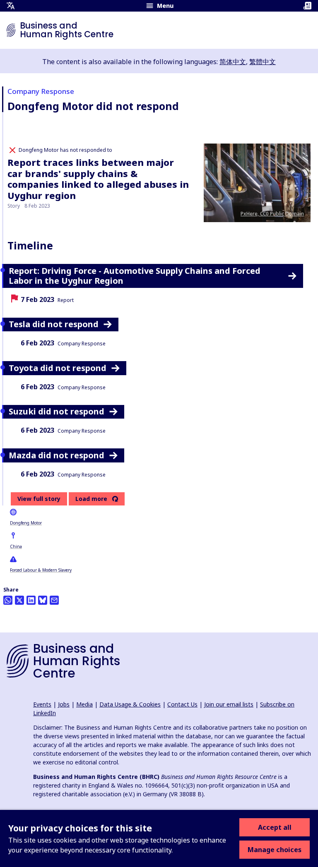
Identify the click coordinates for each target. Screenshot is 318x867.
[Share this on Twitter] (19, 600)
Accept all (275, 827)
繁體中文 (262, 61)
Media (84, 704)
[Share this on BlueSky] (42, 600)
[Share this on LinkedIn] (31, 600)
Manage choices (274, 849)
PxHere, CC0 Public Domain (272, 213)
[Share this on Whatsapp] (7, 600)
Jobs (64, 704)
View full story (38, 499)
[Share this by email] (54, 600)
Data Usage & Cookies (130, 704)
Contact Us (182, 704)
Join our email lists (228, 704)
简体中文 (232, 61)
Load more (91, 499)
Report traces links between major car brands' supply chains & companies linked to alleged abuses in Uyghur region (98, 178)
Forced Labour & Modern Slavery (41, 570)
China (16, 546)
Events (42, 704)
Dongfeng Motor (26, 523)
